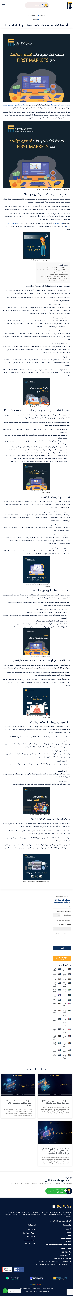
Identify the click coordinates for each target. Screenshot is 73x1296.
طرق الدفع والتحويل (29, 1233)
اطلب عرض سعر (30, 1243)
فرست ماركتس (58, 223)
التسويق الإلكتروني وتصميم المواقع (13, 105)
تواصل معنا (31, 1229)
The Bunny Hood (64, 1005)
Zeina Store (54, 996)
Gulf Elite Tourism (63, 984)
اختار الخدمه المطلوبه (65, 924)
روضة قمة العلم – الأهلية (64, 1022)
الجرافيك (35, 19)
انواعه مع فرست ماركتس (60, 272)
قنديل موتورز (54, 975)
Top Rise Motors (63, 1038)
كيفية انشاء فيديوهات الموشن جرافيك (57, 268)
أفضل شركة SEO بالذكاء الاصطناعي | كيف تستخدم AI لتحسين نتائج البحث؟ (18, 1103)
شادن (54, 1055)
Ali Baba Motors (53, 1038)
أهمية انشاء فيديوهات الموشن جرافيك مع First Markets (52, 270)
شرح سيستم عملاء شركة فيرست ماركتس (58, 1244)
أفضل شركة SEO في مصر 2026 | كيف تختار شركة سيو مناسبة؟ (55, 1101)
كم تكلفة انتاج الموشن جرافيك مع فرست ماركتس (54, 276)
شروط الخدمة (31, 1236)
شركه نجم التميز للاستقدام (63, 1057)
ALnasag (63, 979)
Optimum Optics (63, 975)
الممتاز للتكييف (53, 1044)
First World (54, 1051)
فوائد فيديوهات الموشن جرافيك (58, 274)
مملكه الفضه (54, 990)
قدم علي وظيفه (66, 1238)
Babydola (63, 1000)
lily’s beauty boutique (63, 1031)
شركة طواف (54, 970)
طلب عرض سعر (39, 5)
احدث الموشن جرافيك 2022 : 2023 (58, 281)
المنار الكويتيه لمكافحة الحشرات (63, 1013)
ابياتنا (54, 1000)
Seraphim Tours (63, 970)
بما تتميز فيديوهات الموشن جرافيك (57, 278)
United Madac (53, 1030)
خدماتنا (69, 1232)
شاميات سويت (53, 1011)
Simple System (53, 1020)
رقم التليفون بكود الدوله (64, 911)
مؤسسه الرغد (63, 990)
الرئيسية (68, 1229)
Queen (63, 995)
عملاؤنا (69, 1235)
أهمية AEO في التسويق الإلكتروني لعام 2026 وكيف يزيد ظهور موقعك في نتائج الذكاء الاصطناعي (55, 1151)
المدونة (68, 1241)
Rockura (53, 1003)
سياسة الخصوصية (29, 1240)
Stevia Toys (64, 1051)
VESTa (54, 979)
